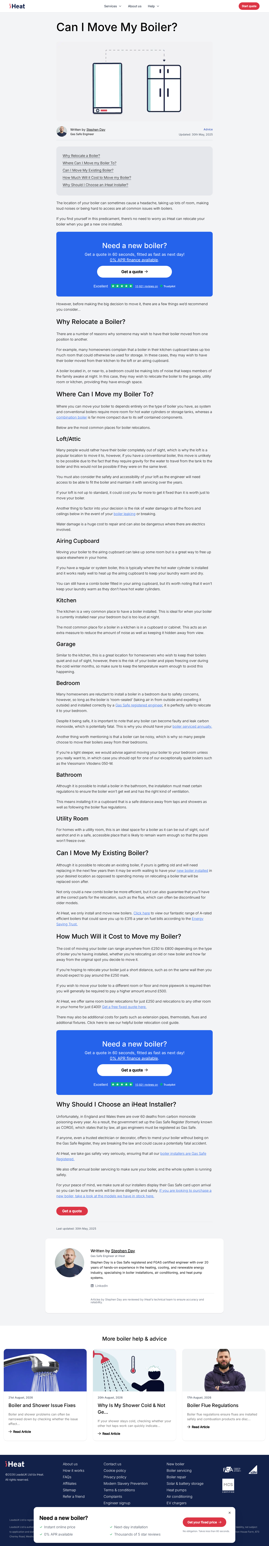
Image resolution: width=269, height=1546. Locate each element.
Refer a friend (74, 1496)
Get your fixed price (202, 1522)
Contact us (112, 1464)
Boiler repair (176, 1477)
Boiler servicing (179, 1470)
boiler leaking (124, 514)
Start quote (249, 6)
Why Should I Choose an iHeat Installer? (95, 185)
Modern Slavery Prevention (126, 1483)
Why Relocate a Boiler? (81, 156)
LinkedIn (101, 1286)
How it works (73, 1470)
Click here (142, 913)
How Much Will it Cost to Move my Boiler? (97, 177)
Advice (208, 129)
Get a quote (132, 271)
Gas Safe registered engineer (138, 705)
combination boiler (71, 417)
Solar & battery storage (185, 1483)
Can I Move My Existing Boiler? (88, 170)
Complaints (113, 1496)
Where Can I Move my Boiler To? (89, 163)
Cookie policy (115, 1470)
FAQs (67, 1477)
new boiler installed (192, 870)
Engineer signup (117, 1503)
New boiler (175, 1464)
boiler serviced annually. (192, 726)
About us (135, 6)
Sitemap (69, 1490)
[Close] (229, 1513)
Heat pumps (176, 1490)
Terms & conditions (119, 1490)
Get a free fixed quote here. (124, 1007)
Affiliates (69, 1483)
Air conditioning (179, 1496)
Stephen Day (95, 130)
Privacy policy (115, 1477)
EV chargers (176, 1503)
